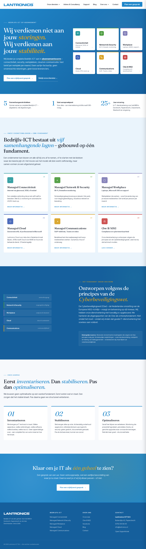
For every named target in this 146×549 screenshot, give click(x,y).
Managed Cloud (56, 527)
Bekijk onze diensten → (48, 78)
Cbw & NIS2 (87, 520)
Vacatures (86, 524)
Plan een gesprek (132, 4)
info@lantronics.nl (121, 527)
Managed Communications (59, 530)
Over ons (103, 4)
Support (86, 4)
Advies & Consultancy (72, 4)
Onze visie (86, 517)
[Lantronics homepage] (19, 4)
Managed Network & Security (60, 520)
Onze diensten (52, 4)
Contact (115, 4)
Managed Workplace (57, 524)
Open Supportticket (122, 531)
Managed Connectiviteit (58, 517)
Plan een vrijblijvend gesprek (20, 78)
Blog (94, 4)
